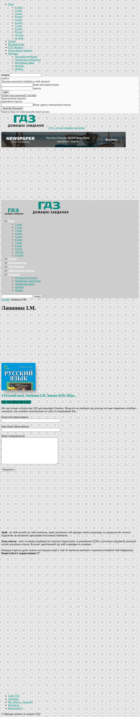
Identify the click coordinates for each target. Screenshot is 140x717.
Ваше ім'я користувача (46, 84)
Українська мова (24, 62)
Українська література (28, 59)
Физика (19, 65)
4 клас (18, 16)
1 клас (18, 7)
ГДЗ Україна (15, 47)
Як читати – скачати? (20, 702)
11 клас (19, 38)
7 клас (18, 25)
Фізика (19, 68)
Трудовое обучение (26, 56)
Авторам (13, 698)
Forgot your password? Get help (18, 95)
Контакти (13, 705)
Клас (11, 4)
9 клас (18, 31)
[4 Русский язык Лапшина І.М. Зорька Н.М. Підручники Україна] (70, 376)
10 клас (19, 35)
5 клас (18, 19)
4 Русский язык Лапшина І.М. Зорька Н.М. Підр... (38, 395)
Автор (12, 41)
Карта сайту (15, 708)
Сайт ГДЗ (13, 695)
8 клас (18, 28)
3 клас (18, 13)
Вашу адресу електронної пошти (52, 104)
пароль (37, 88)
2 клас (18, 10)
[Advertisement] (70, 174)
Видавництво (16, 44)
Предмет (13, 53)
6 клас (18, 22)
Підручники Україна (20, 50)
